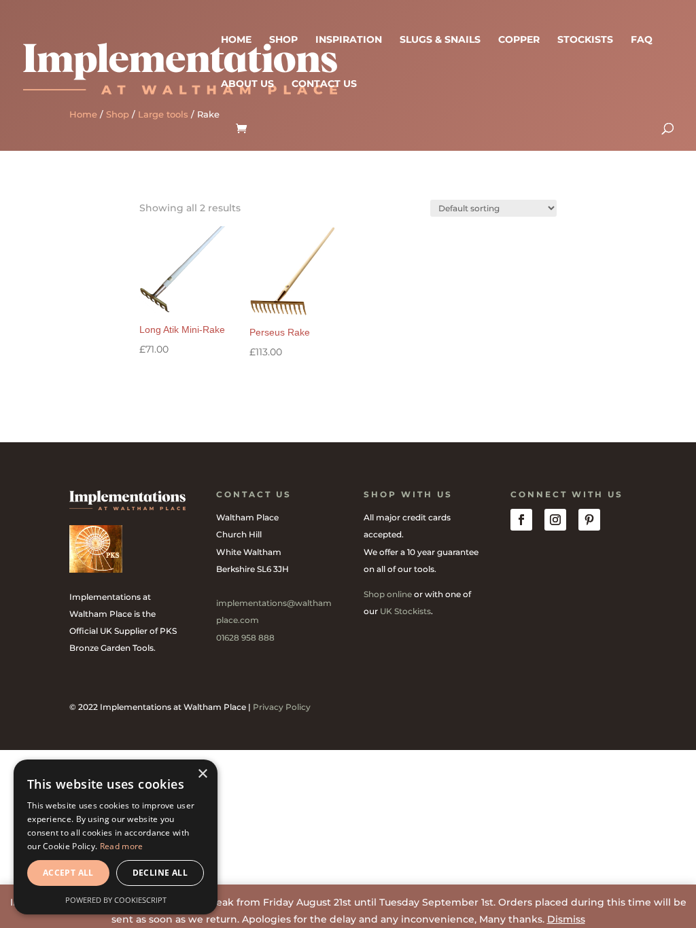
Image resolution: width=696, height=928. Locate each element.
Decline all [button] (160, 872)
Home (236, 40)
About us (247, 84)
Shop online (388, 594)
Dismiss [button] (566, 919)
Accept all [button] (68, 872)
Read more (121, 846)
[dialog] (116, 837)
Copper (519, 40)
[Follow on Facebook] (521, 520)
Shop (283, 40)
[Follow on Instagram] (555, 520)
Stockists (585, 40)
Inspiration (348, 40)
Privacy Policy (282, 707)
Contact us (324, 84)
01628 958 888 (245, 637)
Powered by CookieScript (116, 900)
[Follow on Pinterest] (589, 520)
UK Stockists (405, 611)
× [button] (202, 774)
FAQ (641, 40)
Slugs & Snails (440, 40)
